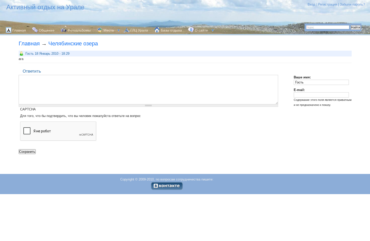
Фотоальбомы (79, 30)
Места (108, 30)
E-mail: (299, 90)
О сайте (201, 30)
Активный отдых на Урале (45, 7)
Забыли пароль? (352, 4)
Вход (311, 4)
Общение (47, 30)
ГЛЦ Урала (139, 30)
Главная (19, 30)
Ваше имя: (302, 77)
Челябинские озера (73, 43)
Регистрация (327, 4)
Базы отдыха (171, 30)
